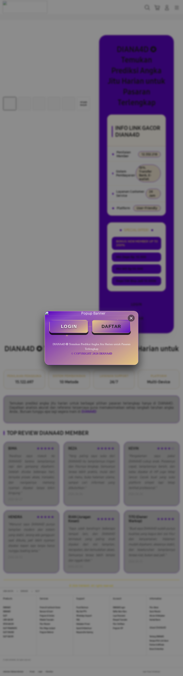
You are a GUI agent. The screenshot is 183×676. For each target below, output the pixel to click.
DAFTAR (111, 326)
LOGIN (69, 326)
